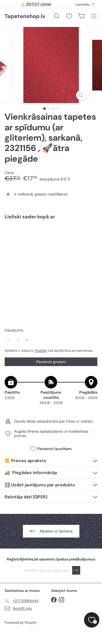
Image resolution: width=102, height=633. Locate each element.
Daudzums (14, 330)
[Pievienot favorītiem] (90, 235)
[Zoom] (81, 95)
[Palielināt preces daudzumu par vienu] (26, 339)
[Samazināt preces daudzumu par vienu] (9, 339)
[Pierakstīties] (76, 570)
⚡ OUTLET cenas (36, 4)
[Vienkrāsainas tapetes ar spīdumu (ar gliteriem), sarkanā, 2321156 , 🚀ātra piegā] (51, 242)
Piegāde (41, 350)
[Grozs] (81, 16)
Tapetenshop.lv (25, 16)
